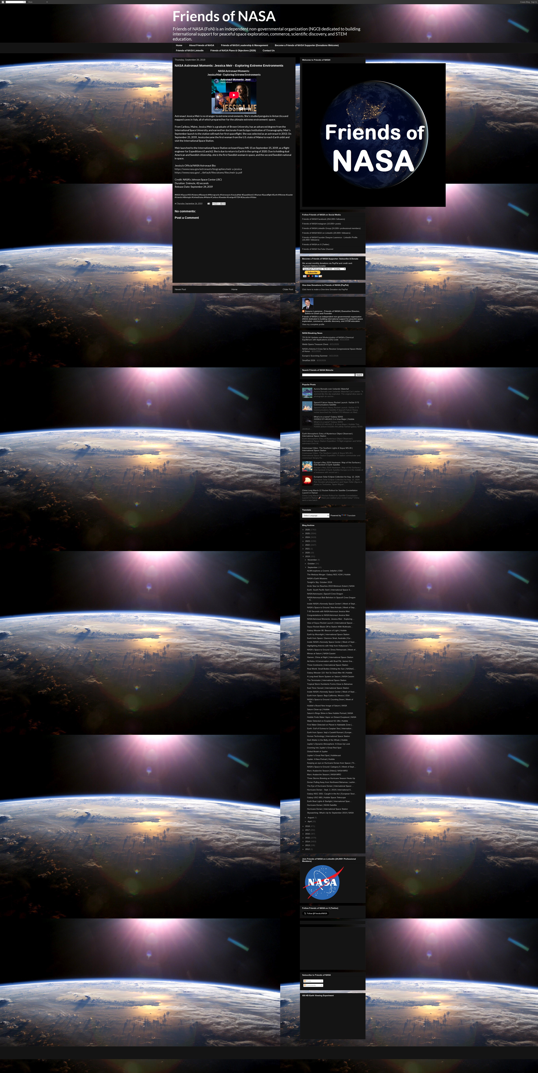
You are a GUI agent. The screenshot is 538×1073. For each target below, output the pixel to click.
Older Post (288, 289)
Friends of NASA (224, 15)
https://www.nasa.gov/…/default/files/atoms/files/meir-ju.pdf (208, 172)
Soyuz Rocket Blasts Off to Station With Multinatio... (330, 627)
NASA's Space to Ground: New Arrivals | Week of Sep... (331, 607)
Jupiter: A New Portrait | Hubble (321, 759)
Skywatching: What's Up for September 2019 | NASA (330, 813)
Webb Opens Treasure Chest (315, 344)
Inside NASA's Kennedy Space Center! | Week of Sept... (332, 604)
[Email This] (213, 203)
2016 (307, 834)
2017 (307, 830)
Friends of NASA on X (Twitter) (315, 244)
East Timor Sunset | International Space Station (328, 688)
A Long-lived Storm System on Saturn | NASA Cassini (330, 676)
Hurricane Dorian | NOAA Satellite (322, 805)
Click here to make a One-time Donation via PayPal (325, 289)
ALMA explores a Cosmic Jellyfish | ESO (325, 571)
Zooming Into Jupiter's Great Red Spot (324, 748)
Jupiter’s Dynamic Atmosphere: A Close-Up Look (328, 744)
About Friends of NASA (201, 45)
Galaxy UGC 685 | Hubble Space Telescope (326, 797)
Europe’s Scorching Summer (315, 356)
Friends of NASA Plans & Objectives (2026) (233, 50)
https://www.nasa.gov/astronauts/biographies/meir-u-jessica (208, 169)
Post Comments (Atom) (239, 297)
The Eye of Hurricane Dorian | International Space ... (330, 786)
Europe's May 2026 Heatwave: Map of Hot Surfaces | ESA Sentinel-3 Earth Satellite (337, 463)
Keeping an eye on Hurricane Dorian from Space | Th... (331, 763)
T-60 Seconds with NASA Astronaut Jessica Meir (328, 611)
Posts (308, 981)
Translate (351, 515)
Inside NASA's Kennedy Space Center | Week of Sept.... (332, 642)
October (311, 563)
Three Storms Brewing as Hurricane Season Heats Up (331, 778)
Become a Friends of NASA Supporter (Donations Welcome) (307, 45)
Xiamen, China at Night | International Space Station (330, 657)
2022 (307, 545)
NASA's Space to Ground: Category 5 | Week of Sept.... (331, 767)
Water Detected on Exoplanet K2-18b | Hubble (327, 721)
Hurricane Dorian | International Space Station (327, 809)
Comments (311, 985)
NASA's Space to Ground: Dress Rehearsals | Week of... (332, 650)
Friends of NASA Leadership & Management (244, 45)
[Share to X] (218, 203)
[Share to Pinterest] (224, 203)
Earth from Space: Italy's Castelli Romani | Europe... (330, 732)
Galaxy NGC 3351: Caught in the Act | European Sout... (331, 794)
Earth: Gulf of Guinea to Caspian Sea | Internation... (330, 728)
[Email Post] (208, 203)
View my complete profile (313, 324)
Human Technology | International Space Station (328, 736)
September (313, 567)
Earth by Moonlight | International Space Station (328, 634)
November (312, 560)
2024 (307, 537)
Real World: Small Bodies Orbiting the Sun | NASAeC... (331, 669)
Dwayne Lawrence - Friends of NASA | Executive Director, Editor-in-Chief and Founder (332, 312)
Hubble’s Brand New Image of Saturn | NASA (327, 705)
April (310, 821)
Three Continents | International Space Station (327, 665)
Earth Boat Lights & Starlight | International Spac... (329, 801)
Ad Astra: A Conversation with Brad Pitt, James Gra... (330, 661)
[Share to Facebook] (221, 203)
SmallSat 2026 (308, 360)
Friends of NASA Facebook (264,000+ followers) (323, 219)
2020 (307, 553)
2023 (307, 541)
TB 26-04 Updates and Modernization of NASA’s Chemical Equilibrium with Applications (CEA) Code (328, 338)
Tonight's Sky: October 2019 (319, 582)
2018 (307, 826)
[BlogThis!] (216, 203)
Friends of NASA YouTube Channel (317, 249)
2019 (307, 556)
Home (179, 45)
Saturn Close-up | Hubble (318, 709)
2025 (307, 533)
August (311, 817)
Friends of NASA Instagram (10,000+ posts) (321, 224)
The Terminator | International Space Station (326, 680)
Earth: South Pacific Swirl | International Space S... (329, 590)
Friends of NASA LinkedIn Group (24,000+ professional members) (331, 228)
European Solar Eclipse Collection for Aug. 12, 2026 (337, 477)
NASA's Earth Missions (317, 578)
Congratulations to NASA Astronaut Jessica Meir (328, 615)
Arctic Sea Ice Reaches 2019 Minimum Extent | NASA (330, 586)
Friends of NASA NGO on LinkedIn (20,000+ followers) (326, 233)
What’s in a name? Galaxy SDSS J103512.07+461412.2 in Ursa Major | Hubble (334, 418)
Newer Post (180, 289)
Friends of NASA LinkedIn (190, 50)
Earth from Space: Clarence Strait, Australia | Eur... (329, 638)
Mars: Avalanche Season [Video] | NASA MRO (327, 771)
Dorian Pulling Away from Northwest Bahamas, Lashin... (331, 782)
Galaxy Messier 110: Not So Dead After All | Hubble (329, 673)
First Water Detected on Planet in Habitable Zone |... (330, 725)
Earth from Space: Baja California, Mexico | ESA (328, 695)
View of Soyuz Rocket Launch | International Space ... (331, 623)
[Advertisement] (332, 947)
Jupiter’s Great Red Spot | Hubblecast (324, 755)
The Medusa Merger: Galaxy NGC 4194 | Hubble (329, 574)
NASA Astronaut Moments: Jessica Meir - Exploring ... (330, 619)
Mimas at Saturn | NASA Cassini (321, 653)
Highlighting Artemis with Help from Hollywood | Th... (330, 646)
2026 (307, 530)
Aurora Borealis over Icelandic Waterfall (331, 389)
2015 (307, 838)
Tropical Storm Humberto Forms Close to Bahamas (330, 684)
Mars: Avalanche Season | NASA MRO (324, 774)
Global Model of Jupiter (317, 751)
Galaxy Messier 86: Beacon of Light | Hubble (327, 630)
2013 (307, 845)
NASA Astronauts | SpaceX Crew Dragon (325, 594)
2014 (307, 841)
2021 (307, 549)
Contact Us (269, 50)
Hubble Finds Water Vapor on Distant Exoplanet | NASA (331, 717)
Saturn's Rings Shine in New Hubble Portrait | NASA (330, 713)
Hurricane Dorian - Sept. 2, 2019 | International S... (329, 790)
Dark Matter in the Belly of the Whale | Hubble (327, 740)
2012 (307, 849)
